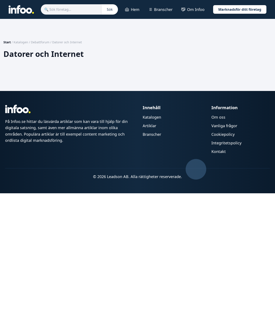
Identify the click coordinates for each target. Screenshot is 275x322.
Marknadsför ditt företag (239, 9)
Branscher (163, 9)
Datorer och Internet (67, 42)
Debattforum (40, 42)
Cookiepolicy (223, 134)
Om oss (218, 117)
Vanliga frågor (224, 125)
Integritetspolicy (226, 142)
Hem (135, 9)
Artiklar (149, 125)
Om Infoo (196, 9)
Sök (110, 9)
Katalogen (21, 42)
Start (7, 42)
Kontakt (218, 151)
